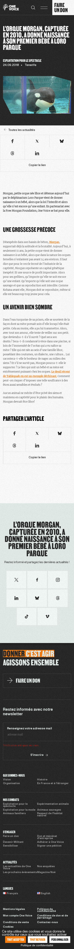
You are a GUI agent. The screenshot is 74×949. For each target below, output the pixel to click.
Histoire (42, 780)
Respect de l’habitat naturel (50, 814)
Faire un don (11, 836)
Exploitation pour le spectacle (15, 805)
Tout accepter (15, 939)
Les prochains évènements (20, 872)
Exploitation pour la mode (19, 810)
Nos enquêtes (46, 866)
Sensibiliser (10, 846)
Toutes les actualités (21, 130)
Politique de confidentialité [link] (37, 945)
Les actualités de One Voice (17, 867)
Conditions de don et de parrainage (52, 917)
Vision (7, 780)
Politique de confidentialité (46, 910)
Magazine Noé (46, 872)
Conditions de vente (16, 922)
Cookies (8, 927)
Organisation (11, 783)
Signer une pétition (49, 846)
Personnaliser (59, 939)
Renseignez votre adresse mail (29, 728)
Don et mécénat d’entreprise (47, 837)
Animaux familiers (14, 813)
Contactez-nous (47, 922)
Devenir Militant (13, 842)
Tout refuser (37, 939)
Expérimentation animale (53, 804)
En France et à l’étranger (53, 783)
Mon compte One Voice (17, 916)
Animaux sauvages (49, 810)
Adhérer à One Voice (50, 842)
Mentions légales (14, 909)
